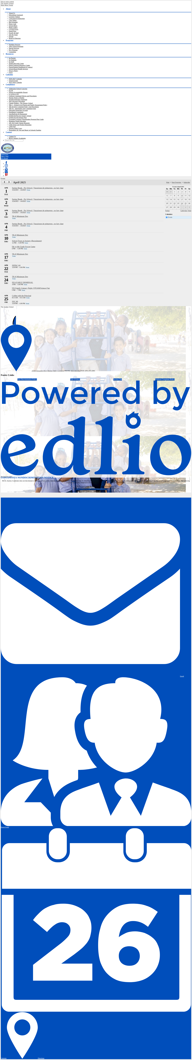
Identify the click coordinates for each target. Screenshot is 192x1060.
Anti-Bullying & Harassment (18, 114)
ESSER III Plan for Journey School (20, 116)
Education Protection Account (18, 110)
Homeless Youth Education (17, 121)
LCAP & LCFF (14, 94)
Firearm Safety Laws (15, 128)
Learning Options (14, 17)
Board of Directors (15, 38)
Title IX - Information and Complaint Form (22, 108)
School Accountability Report (18, 92)
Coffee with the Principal (21, 296)
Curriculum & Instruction (17, 18)
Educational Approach (16, 15)
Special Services (14, 48)
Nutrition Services (14, 45)
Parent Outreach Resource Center (19, 65)
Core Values (12, 20)
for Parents (12, 58)
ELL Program (13, 50)
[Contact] (6, 171)
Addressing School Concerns (18, 89)
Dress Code (12, 24)
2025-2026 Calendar (15, 82)
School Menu (13, 26)
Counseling (12, 52)
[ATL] (6, 174)
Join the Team (13, 35)
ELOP (11, 90)
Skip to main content (7, 2)
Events (170, 217)
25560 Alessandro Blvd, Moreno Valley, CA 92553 (48, 371)
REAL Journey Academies (17, 138)
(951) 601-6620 (76, 371)
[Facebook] (6, 162)
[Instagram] (6, 165)
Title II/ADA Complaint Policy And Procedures (24, 107)
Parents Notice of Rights (16, 98)
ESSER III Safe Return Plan (18, 117)
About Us (12, 13)
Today (167, 211)
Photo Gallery (13, 27)
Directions (41, 1058)
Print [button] (167, 182)
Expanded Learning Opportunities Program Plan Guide (26, 119)
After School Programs (16, 46)
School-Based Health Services (18, 69)
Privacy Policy (13, 71)
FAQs (11, 72)
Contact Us (12, 136)
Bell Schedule (13, 22)
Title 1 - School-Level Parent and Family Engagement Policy (28, 105)
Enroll (182, 676)
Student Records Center (16, 63)
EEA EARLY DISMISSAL (22, 282)
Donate (11, 36)
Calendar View (185, 211)
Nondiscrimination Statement (18, 99)
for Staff (11, 62)
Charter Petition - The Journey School (21, 103)
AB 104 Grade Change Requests (19, 123)
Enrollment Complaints (16, 112)
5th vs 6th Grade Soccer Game (23, 247)
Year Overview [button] (176, 182)
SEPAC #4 (16, 265)
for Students (12, 60)
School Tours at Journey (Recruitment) (27, 241)
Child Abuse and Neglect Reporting (20, 125)
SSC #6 (15, 301)
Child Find (12, 126)
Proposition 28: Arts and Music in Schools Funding (25, 130)
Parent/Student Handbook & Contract (20, 67)
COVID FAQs (13, 29)
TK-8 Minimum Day (20, 216)
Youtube (6, 168)
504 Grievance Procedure (17, 101)
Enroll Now (12, 31)
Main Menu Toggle (7, 5)
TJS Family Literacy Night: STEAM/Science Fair (31, 288)
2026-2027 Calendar (15, 79)
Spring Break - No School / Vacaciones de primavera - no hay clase (37, 188)
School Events (13, 81)
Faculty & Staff (13, 33)
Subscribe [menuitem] (187, 182)
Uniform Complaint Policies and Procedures (23, 96)
